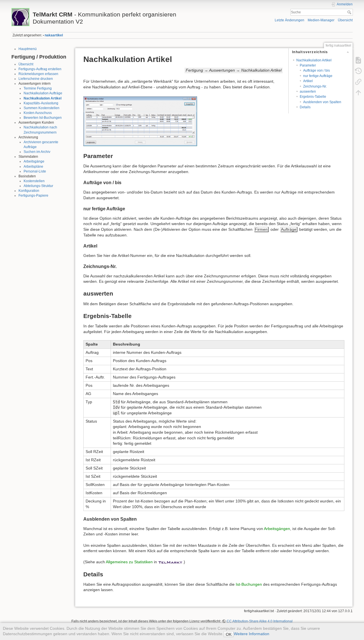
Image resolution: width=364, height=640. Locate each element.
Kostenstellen (34, 181)
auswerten (308, 91)
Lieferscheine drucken (35, 79)
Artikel (308, 81)
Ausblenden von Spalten (322, 102)
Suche (350, 12)
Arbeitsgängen (277, 528)
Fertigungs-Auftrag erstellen (39, 69)
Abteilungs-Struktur (38, 186)
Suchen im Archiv (37, 152)
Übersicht (345, 20)
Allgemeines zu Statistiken (129, 562)
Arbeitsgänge (34, 161)
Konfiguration (28, 191)
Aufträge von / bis (316, 70)
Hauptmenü (27, 49)
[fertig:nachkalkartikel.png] (140, 121)
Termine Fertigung (38, 88)
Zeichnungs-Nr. (315, 86)
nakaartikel (54, 35)
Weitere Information (251, 633)
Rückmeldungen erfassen (38, 74)
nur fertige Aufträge (317, 76)
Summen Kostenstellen (41, 108)
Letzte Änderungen (289, 20)
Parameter (308, 65)
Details (305, 107)
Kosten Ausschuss (38, 113)
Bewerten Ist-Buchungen (43, 118)
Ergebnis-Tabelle (313, 97)
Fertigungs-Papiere (33, 196)
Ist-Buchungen (249, 584)
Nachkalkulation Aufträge (43, 93)
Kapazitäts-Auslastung (41, 103)
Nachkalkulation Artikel (42, 98)
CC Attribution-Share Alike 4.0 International (260, 621)
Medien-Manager (321, 20)
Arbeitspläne (33, 167)
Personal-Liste (35, 171)
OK (228, 634)
